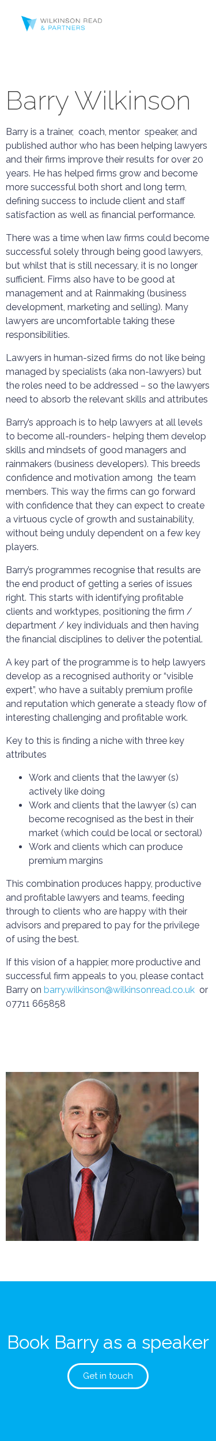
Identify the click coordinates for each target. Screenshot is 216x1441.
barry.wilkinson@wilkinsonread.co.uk (119, 989)
